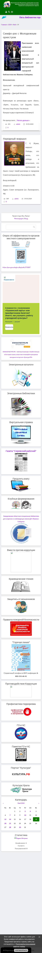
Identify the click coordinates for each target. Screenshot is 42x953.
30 (20, 827)
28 (10, 827)
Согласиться (21, 950)
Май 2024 (21, 803)
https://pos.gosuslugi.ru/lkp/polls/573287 (16, 267)
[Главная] (21, 7)
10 (25, 815)
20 (5, 823)
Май (14, 24)
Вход (26, 218)
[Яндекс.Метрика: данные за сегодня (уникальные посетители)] (21, 838)
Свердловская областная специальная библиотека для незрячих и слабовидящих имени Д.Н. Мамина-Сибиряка (21, 519)
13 (5, 819)
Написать (9, 327)
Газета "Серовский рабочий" (21, 451)
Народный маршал (14, 139)
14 (10, 819)
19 (36, 819)
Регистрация (18, 218)
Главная (4, 24)
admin (18, 124)
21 (10, 823)
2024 (10, 24)
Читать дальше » (23, 120)
